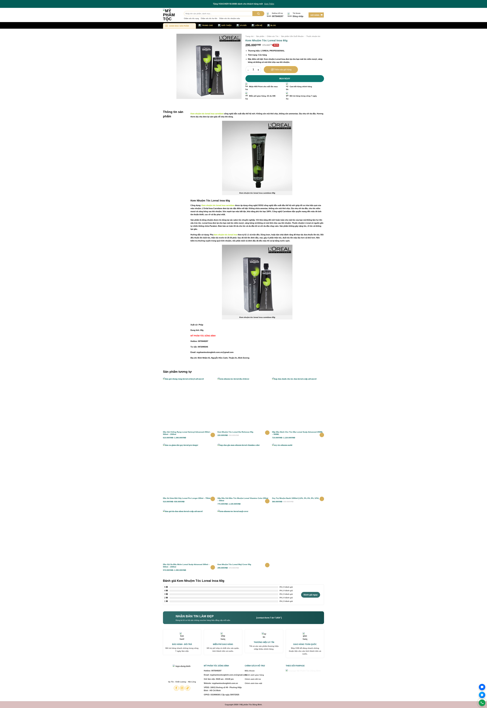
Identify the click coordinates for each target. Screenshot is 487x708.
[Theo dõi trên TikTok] (187, 688)
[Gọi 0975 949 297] (482, 703)
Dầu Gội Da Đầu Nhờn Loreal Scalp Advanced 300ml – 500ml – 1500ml (186, 565)
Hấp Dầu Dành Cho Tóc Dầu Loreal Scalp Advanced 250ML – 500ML (297, 433)
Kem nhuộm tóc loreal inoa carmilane (206, 114)
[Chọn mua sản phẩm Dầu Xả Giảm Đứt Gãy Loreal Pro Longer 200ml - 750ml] (213, 499)
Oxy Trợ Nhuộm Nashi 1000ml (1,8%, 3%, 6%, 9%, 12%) (295, 498)
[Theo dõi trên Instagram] (182, 688)
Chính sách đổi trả (253, 679)
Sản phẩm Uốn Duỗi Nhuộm (292, 36)
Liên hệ (258, 25)
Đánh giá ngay (311, 595)
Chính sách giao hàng (254, 675)
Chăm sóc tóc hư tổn (209, 18)
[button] (316, 15)
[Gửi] (258, 13)
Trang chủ (249, 36)
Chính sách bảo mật (253, 683)
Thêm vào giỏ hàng (282, 70)
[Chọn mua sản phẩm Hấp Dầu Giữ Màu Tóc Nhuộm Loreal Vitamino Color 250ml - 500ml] (267, 501)
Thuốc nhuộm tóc (313, 36)
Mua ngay (284, 79)
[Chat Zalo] (482, 687)
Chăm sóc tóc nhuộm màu (229, 18)
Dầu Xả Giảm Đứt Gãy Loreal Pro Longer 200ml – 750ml (186, 498)
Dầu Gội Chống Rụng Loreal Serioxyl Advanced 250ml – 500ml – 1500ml (187, 433)
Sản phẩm (260, 36)
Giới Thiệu (226, 25)
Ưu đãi (243, 25)
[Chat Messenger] (482, 695)
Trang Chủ (207, 25)
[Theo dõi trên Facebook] (176, 688)
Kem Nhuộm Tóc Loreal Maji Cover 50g (234, 564)
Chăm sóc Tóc (273, 36)
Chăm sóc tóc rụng (191, 18)
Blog (273, 25)
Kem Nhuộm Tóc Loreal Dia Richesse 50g (235, 432)
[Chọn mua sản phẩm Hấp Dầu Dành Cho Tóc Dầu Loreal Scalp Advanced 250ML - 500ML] (322, 435)
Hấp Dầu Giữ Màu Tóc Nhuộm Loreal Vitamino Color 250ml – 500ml (243, 499)
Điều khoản (250, 671)
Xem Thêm (269, 4)
